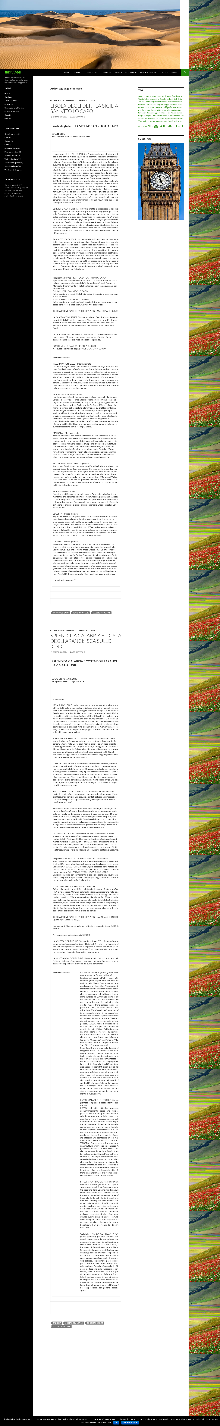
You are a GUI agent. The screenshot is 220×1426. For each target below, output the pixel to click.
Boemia (168, 96)
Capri (157, 99)
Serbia (177, 116)
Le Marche (106, 72)
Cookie (7, 141)
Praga (140, 115)
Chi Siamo (77, 72)
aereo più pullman (145, 96)
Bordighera (177, 96)
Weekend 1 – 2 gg (11, 170)
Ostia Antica (172, 110)
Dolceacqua (151, 104)
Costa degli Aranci (74, 1323)
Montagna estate (11, 148)
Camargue (150, 99)
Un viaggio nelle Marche (126, 72)
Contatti (164, 72)
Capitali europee (11, 134)
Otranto (180, 110)
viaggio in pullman (101, 613)
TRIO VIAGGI (12, 72)
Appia (154, 96)
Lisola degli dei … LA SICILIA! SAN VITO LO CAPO (85, 108)
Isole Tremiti (155, 107)
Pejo (168, 113)
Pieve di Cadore (176, 113)
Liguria (168, 107)
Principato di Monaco (151, 116)
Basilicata (160, 96)
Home (66, 72)
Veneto (158, 121)
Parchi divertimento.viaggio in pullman (152, 113)
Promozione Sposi (11, 152)
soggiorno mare (81, 613)
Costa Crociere (91, 72)
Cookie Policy (130, 1423)
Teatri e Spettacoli (11, 159)
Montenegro (163, 110)
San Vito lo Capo (61, 613)
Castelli (174, 99)
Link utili (175, 72)
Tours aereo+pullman (13, 162)
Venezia (164, 121)
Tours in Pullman (85, 100)
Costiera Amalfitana (168, 102)
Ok (116, 1423)
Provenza (170, 115)
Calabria (57, 1323)
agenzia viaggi (78, 117)
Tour (140, 121)
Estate (53, 100)
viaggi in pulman (174, 121)
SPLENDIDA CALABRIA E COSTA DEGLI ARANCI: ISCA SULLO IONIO (85, 640)
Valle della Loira (149, 121)
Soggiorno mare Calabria (173, 118)
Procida (162, 116)
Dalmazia (141, 105)
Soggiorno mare (67, 100)
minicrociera (153, 110)
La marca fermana (148, 72)
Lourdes (176, 107)
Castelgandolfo (165, 99)
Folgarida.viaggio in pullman (167, 105)
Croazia (179, 102)
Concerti (8, 137)
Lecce (162, 107)
